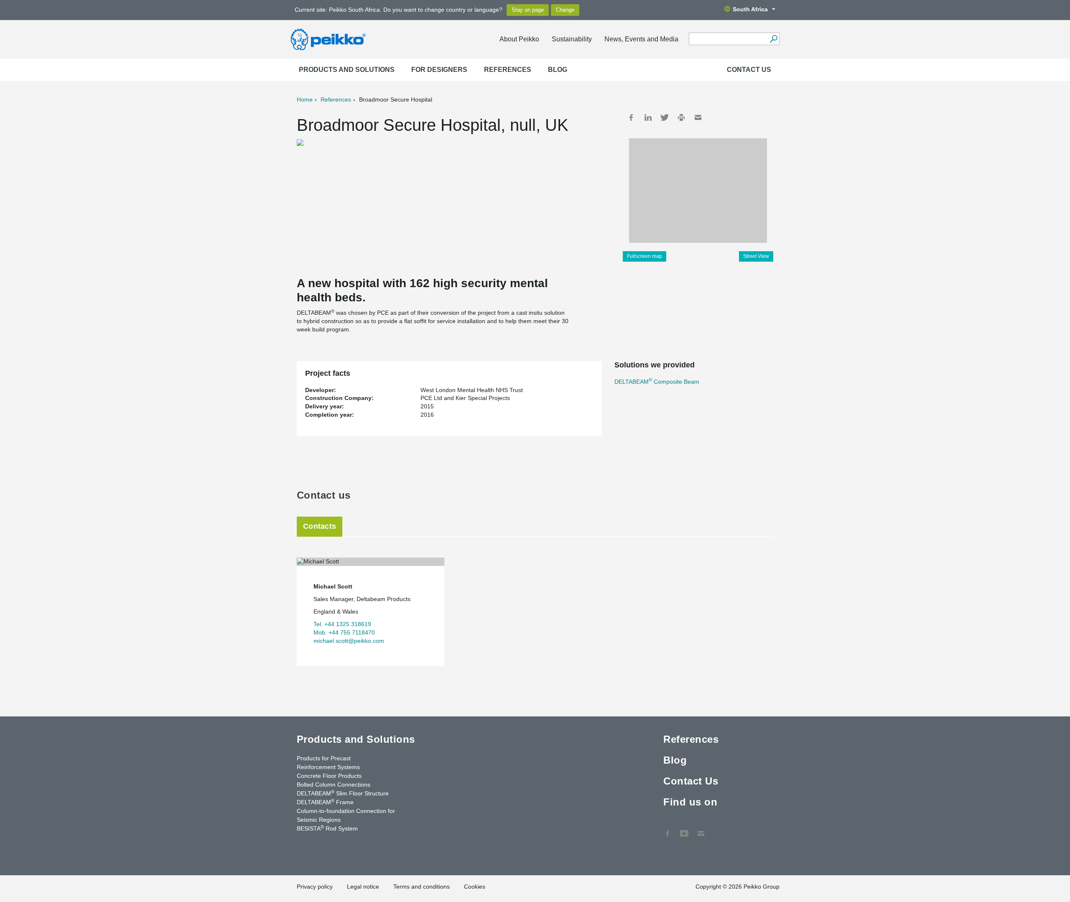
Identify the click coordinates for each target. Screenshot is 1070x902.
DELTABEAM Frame (325, 801)
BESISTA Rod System (327, 828)
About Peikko (519, 39)
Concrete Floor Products (329, 775)
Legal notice (363, 886)
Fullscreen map (644, 256)
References (507, 69)
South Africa (750, 9)
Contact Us (749, 69)
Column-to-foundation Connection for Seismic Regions (346, 815)
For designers (439, 69)
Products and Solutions (347, 69)
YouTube (684, 829)
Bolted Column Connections (333, 784)
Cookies (474, 886)
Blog (557, 69)
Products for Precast (324, 758)
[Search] (773, 39)
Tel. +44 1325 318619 (342, 624)
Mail (698, 117)
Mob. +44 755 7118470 (344, 632)
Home (305, 99)
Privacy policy (315, 886)
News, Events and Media (641, 39)
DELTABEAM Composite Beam (656, 381)
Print (681, 117)
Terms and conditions (421, 886)
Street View (756, 256)
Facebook (631, 117)
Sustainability (572, 39)
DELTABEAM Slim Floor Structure (343, 793)
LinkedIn (648, 117)
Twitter (664, 117)
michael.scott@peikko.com (348, 640)
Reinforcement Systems (328, 767)
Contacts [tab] (319, 526)
